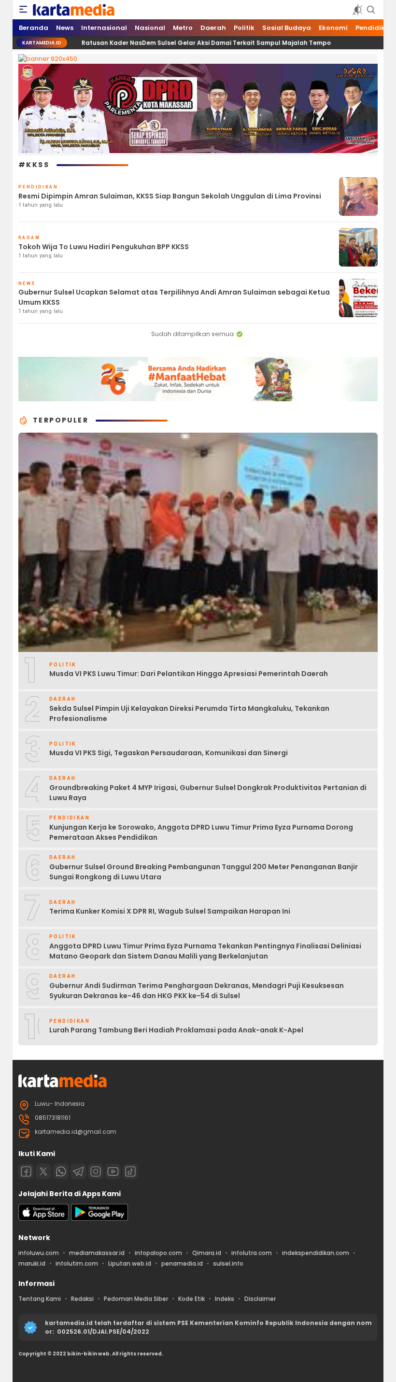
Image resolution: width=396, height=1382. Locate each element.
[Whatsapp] (61, 1171)
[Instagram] (95, 1171)
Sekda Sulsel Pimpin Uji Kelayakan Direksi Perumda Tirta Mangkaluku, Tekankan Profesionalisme (189, 713)
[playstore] (99, 1218)
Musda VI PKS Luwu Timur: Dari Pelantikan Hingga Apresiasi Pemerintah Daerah (188, 673)
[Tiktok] (130, 1171)
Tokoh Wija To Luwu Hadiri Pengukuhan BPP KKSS (103, 247)
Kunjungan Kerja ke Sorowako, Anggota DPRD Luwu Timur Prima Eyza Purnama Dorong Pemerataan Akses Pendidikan (201, 832)
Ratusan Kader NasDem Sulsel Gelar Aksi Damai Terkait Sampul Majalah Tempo (163, 43)
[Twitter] (43, 1171)
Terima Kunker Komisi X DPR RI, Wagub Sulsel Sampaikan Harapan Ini (169, 911)
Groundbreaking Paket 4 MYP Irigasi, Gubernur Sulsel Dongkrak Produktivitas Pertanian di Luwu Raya (208, 793)
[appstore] (43, 1218)
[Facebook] (26, 1171)
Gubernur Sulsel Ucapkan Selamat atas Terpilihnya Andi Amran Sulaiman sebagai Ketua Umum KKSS (174, 297)
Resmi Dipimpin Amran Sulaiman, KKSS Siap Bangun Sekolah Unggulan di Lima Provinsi (169, 196)
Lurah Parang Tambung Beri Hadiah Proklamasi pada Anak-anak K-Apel (176, 1030)
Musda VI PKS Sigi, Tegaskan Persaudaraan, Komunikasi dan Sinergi (168, 753)
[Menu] (23, 9)
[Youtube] (113, 1171)
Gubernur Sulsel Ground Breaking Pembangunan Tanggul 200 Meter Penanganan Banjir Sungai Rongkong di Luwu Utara (203, 872)
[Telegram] (78, 1171)
